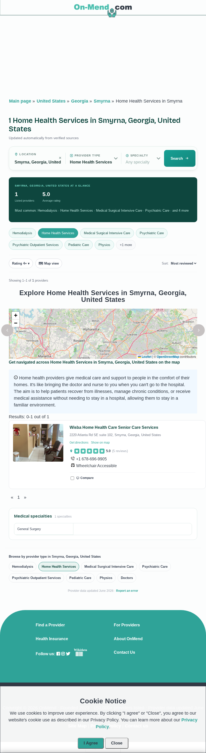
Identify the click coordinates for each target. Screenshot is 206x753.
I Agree (91, 743)
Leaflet (146, 356)
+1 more (126, 245)
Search (177, 158)
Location (27, 154)
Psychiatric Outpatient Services (36, 245)
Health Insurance (52, 639)
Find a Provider (50, 625)
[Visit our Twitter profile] (68, 654)
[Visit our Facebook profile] (58, 654)
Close (116, 743)
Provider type (87, 155)
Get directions (79, 442)
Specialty (139, 155)
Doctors (127, 578)
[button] (7, 330)
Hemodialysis (22, 233)
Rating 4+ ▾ (21, 263)
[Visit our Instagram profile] (63, 654)
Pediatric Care (78, 245)
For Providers (127, 625)
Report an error (127, 591)
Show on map (100, 442)
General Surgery (29, 529)
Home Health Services (58, 233)
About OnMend (128, 639)
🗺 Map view (49, 263)
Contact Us (124, 652)
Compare (87, 478)
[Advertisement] (103, 58)
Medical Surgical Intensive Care (107, 233)
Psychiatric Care (152, 233)
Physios (104, 245)
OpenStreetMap (168, 356)
